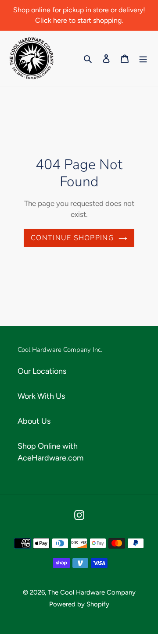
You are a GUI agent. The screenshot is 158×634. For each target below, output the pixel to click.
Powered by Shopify (79, 604)
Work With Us (41, 396)
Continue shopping (72, 238)
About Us (34, 421)
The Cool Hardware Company (92, 592)
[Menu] (143, 58)
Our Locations (42, 371)
